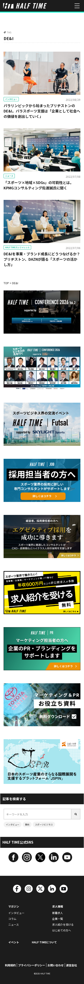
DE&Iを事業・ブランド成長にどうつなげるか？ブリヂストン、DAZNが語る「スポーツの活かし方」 (42, 259)
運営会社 (71, 965)
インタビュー (11, 99)
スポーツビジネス (44, 824)
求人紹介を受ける (63, 924)
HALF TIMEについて (44, 942)
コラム (12, 919)
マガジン (13, 906)
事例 (27, 824)
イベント (13, 942)
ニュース (9, 175)
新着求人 (57, 913)
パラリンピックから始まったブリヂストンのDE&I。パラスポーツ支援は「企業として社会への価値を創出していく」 (42, 111)
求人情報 (57, 906)
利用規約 (10, 965)
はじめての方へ (61, 930)
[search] (75, 814)
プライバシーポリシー (31, 965)
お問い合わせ (55, 965)
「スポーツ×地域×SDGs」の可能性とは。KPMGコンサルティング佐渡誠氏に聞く (38, 185)
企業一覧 (57, 919)
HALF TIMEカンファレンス (17, 247)
